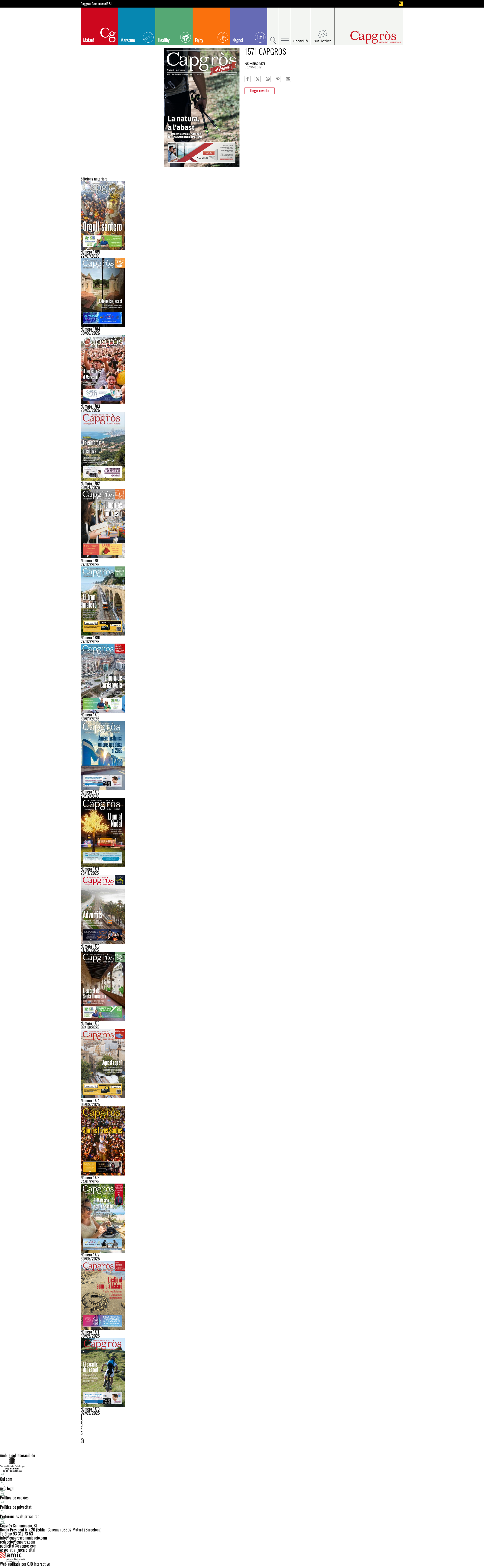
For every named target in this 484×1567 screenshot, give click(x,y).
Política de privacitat (16, 1507)
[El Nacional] (401, 4)
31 (82, 1441)
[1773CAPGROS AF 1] (242, 1141)
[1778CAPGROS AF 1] (242, 755)
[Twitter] (258, 79)
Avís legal (7, 1488)
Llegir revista (259, 90)
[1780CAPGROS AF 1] (242, 601)
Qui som (6, 1479)
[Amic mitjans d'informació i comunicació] (242, 1557)
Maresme (127, 40)
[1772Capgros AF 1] (242, 1218)
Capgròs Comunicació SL (96, 4)
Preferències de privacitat (19, 1516)
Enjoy (199, 40)
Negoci (237, 40)
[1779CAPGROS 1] (242, 678)
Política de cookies (14, 1498)
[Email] (288, 79)
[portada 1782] (242, 446)
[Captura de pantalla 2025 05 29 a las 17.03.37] (242, 1295)
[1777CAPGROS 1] (242, 832)
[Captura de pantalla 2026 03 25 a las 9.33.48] (242, 523)
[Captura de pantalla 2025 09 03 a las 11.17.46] (242, 1063)
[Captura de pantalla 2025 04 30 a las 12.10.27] (242, 1372)
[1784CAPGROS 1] (242, 292)
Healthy (164, 40)
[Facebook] (248, 79)
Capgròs (365, 37)
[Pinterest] (278, 79)
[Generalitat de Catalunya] (242, 1464)
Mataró (88, 40)
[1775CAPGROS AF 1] (242, 986)
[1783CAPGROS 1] (242, 369)
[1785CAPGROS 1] (242, 215)
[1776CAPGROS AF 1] (242, 909)
